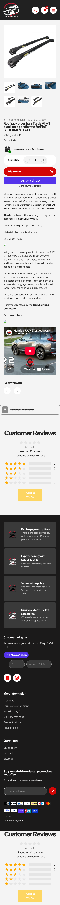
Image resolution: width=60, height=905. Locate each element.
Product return (12, 722)
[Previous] (7, 390)
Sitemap (9, 758)
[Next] (17, 390)
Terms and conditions (16, 706)
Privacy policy (12, 727)
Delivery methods (14, 716)
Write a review (30, 495)
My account (10, 747)
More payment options (30, 185)
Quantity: (14, 159)
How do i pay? (12, 711)
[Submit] (52, 791)
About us (9, 700)
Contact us (10, 753)
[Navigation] (53, 10)
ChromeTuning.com (13, 820)
